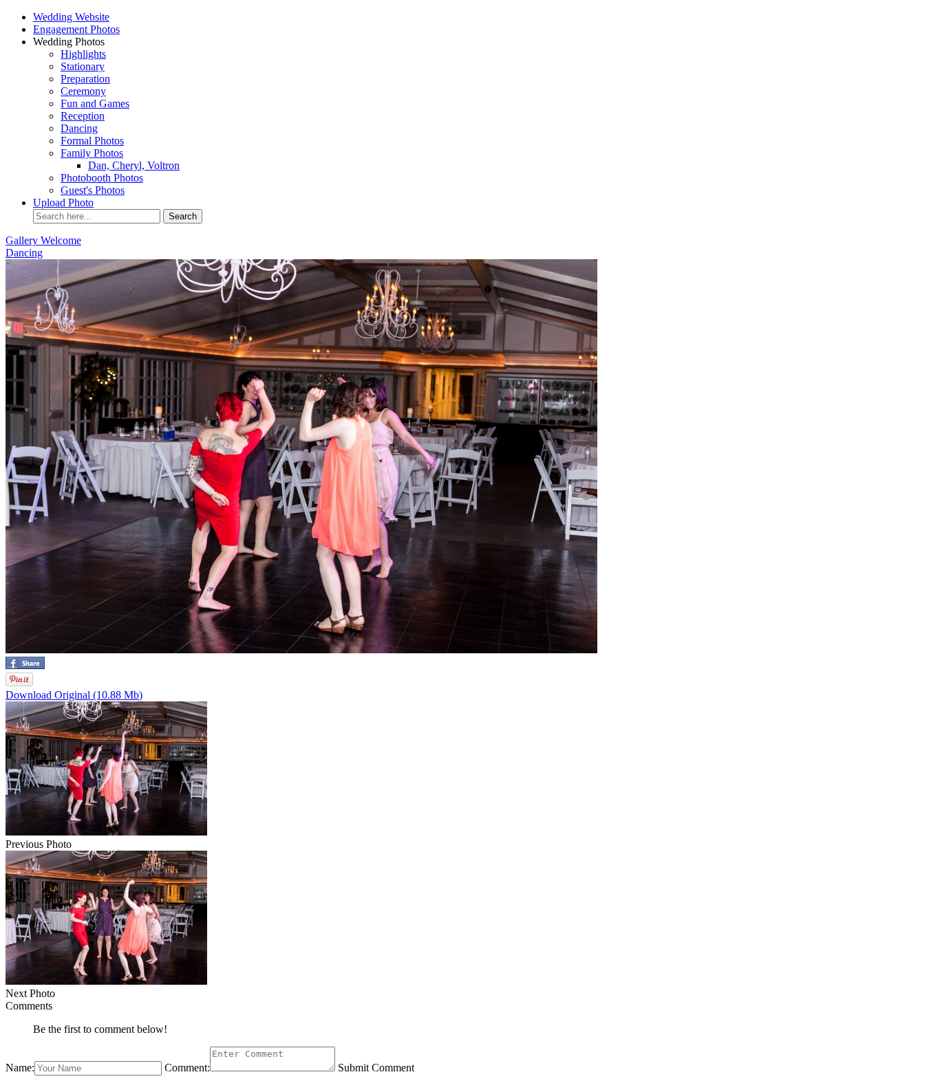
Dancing (24, 253)
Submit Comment (376, 1067)
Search (183, 216)
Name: (20, 1067)
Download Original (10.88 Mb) (74, 695)
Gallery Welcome (43, 240)
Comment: (187, 1067)
